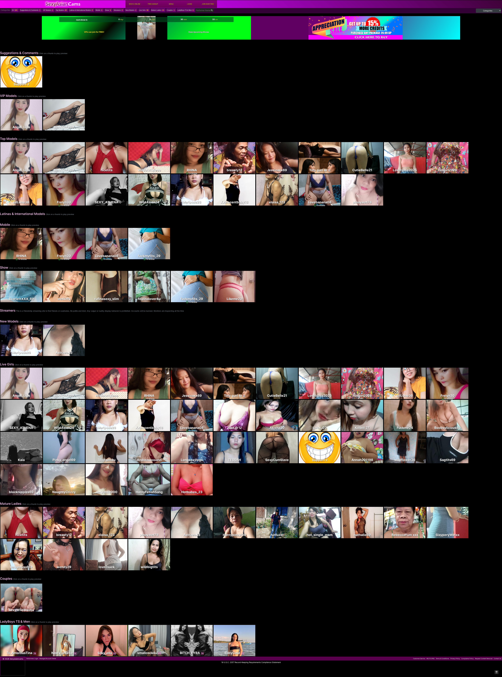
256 (79, 128)
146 (164, 461)
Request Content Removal (483, 659)
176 (121, 493)
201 (79, 493)
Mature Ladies (157, 10)
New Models (131, 10)
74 (121, 461)
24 (334, 171)
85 (164, 493)
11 (78, 354)
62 (249, 654)
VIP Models (48, 10)
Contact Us (497, 659)
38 (164, 300)
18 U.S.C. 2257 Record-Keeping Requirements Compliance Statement (251, 662)
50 (249, 204)
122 (377, 204)
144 (420, 429)
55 (292, 171)
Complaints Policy (467, 659)
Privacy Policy (455, 659)
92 (36, 493)
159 (377, 171)
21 (36, 568)
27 (249, 429)
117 (121, 204)
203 (292, 536)
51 (121, 300)
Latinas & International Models (81, 10)
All (14, 10)
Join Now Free (208, 4)
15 (168, 170)
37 (292, 204)
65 (164, 171)
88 (164, 568)
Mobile (99, 10)
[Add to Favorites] (2, 84)
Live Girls (143, 10)
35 (462, 536)
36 (164, 204)
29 (292, 461)
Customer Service (419, 659)
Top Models (61, 10)
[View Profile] (2, 58)
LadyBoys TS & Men (185, 10)
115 (377, 461)
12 (419, 171)
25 (121, 171)
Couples (171, 10)
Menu (171, 4)
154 (36, 128)
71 (206, 493)
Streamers (118, 10)
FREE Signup (153, 4)
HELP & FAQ (430, 659)
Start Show (149, 249)
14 (36, 300)
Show (108, 10)
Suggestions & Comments (30, 10)
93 (334, 536)
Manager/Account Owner (47, 659)
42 (78, 568)
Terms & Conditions (442, 659)
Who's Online (134, 4)
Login (189, 4)
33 (377, 536)
